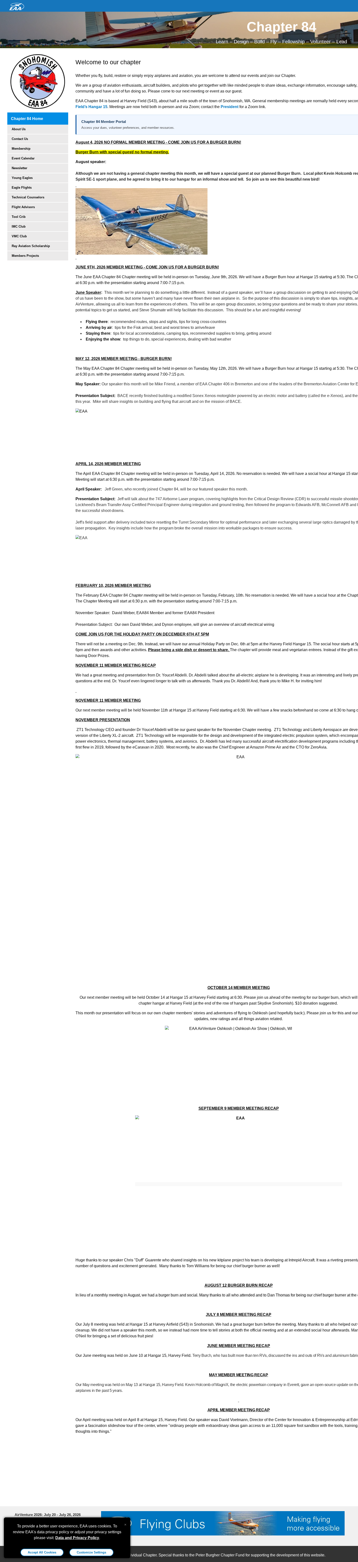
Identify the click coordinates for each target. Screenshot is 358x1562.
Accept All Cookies (42, 1552)
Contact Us (20, 139)
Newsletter (19, 168)
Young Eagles (22, 178)
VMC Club (19, 236)
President (230, 107)
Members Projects (25, 256)
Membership (21, 148)
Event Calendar (23, 158)
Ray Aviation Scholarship (31, 246)
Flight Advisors (23, 207)
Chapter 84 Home (27, 119)
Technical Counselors (28, 197)
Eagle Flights (22, 187)
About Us (19, 129)
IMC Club (19, 226)
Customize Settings (91, 1552)
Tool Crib (19, 217)
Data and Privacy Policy (77, 1538)
